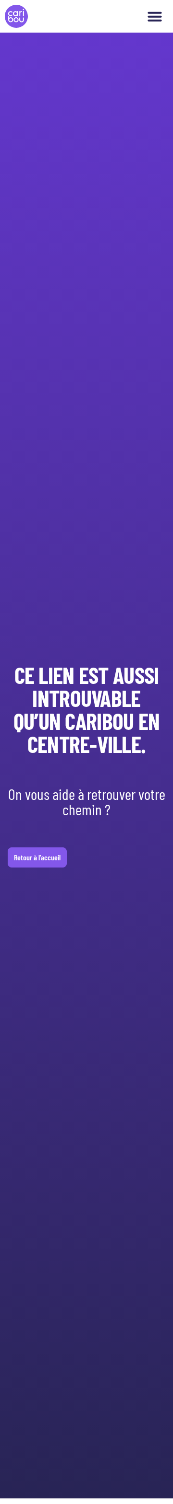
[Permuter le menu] (154, 16)
